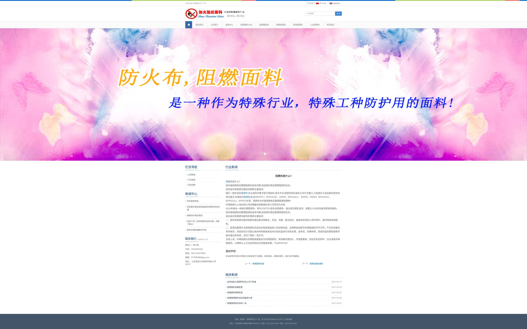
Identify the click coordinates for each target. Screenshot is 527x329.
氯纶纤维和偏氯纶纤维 (196, 230)
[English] (334, 3)
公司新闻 (191, 175)
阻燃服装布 (264, 25)
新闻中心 (229, 25)
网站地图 (288, 319)
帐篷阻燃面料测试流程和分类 (239, 298)
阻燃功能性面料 (316, 264)
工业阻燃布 (315, 25)
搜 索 (338, 14)
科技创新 (191, 185)
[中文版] (321, 3)
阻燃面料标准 (258, 264)
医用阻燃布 (298, 25)
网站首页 (199, 25)
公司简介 (214, 25)
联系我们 (331, 25)
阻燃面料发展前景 (235, 287)
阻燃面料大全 (246, 25)
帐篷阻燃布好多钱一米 (236, 303)
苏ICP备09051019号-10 (276, 319)
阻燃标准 (248, 197)
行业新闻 (191, 180)
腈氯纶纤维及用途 (194, 215)
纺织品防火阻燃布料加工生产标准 (241, 282)
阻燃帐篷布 (281, 25)
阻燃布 (244, 193)
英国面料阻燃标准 (235, 292)
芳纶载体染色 (193, 201)
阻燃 (228, 181)
